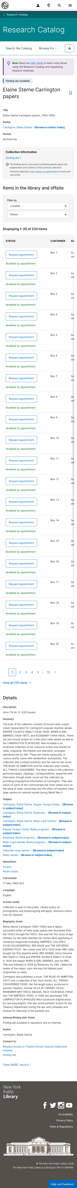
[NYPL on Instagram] (61, 1106)
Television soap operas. (16, 850)
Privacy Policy (64, 1120)
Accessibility (65, 1114)
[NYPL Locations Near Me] (48, 5)
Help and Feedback (62, 1184)
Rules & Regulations (61, 1126)
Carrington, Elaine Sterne (17, 127)
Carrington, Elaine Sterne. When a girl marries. (29, 820)
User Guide (36, 62)
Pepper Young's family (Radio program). (26, 829)
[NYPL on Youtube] (69, 1106)
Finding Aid (9, 1054)
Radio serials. (10, 854)
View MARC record (16, 1064)
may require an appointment (44, 171)
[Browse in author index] (49, 127)
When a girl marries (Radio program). (24, 842)
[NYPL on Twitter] (53, 1106)
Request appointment (21, 254)
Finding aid (12, 157)
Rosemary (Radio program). (19, 837)
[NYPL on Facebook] (45, 1106)
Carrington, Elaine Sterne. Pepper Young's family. (31, 804)
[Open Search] (59, 5)
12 (48, 672)
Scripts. (7, 866)
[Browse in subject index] (53, 837)
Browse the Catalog (52, 48)
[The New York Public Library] (5, 5)
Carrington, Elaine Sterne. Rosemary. (24, 812)
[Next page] (55, 672)
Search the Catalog (19, 48)
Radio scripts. (11, 871)
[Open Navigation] (70, 5)
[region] (38, 447)
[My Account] (38, 5)
